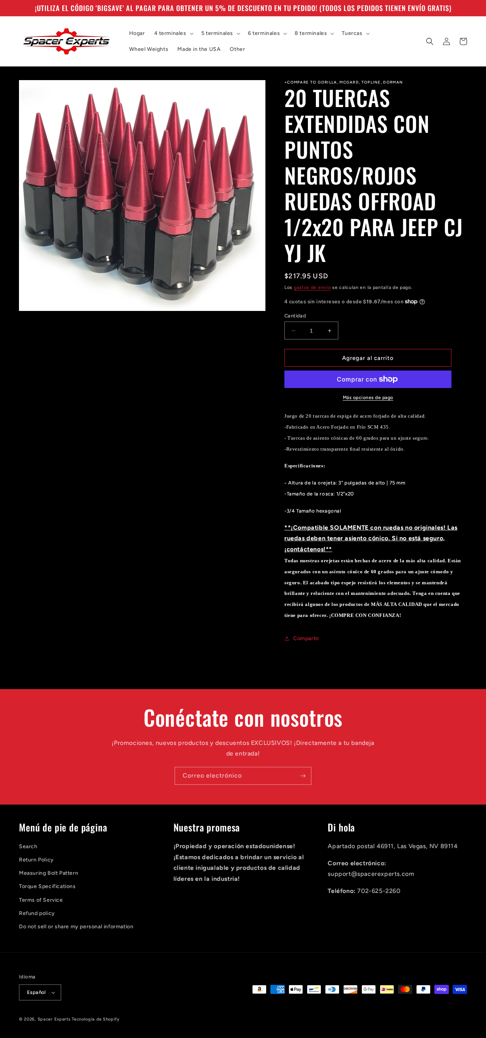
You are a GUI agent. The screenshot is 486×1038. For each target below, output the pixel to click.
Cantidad (295, 316)
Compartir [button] (306, 638)
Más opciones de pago (368, 397)
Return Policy (36, 860)
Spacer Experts (54, 1019)
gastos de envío (312, 287)
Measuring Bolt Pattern (48, 873)
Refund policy (37, 913)
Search (28, 846)
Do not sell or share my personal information (76, 926)
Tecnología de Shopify (96, 1019)
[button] (173, 33)
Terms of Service (41, 900)
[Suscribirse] (302, 776)
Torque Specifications (47, 886)
